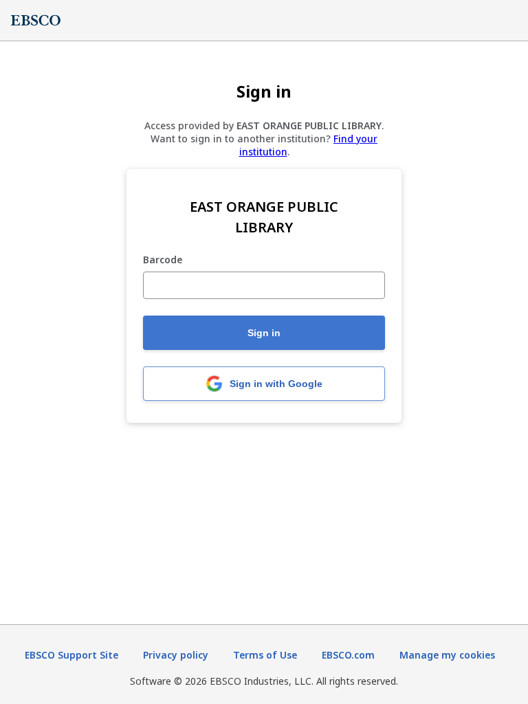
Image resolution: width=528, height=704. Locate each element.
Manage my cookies (447, 654)
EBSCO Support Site (71, 654)
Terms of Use (265, 654)
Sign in (264, 332)
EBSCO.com (348, 654)
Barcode (162, 260)
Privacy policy (175, 654)
